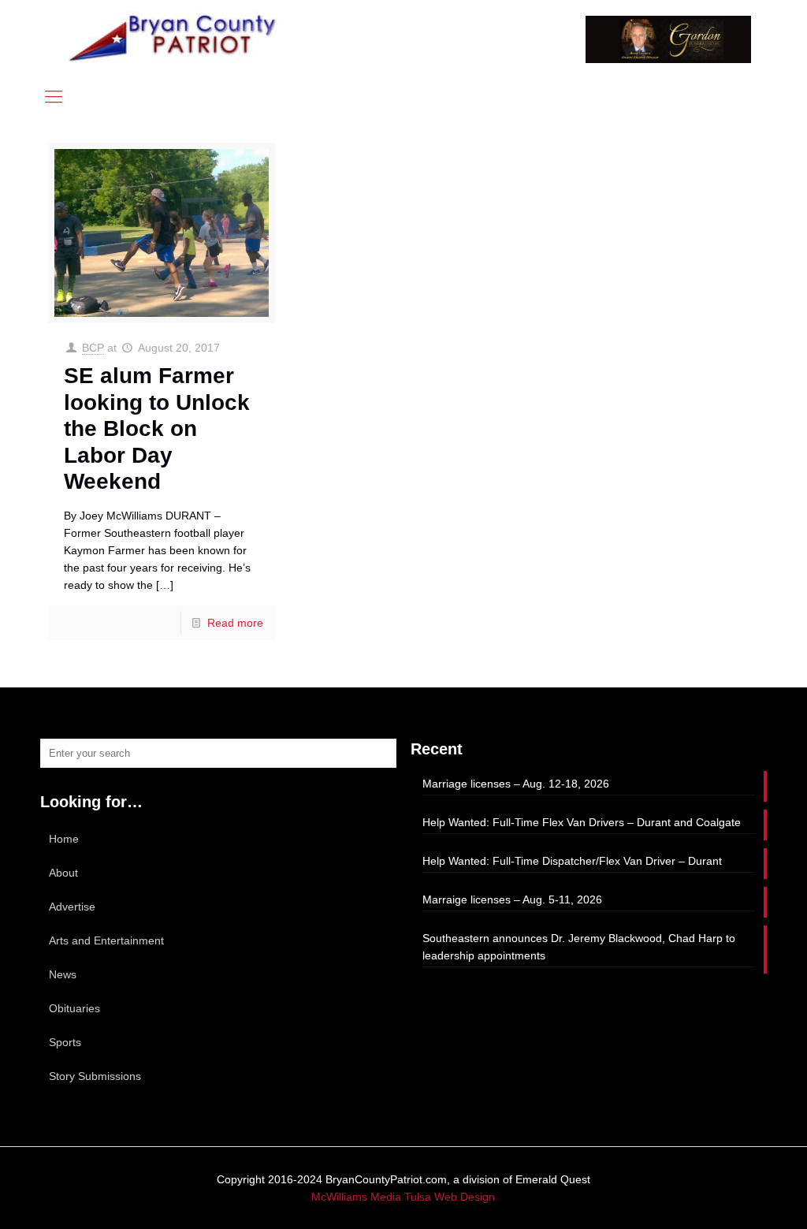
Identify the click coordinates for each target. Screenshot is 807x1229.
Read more (235, 622)
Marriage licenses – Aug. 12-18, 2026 (515, 783)
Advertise (72, 906)
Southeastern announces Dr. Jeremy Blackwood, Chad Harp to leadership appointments (578, 947)
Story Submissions (95, 1076)
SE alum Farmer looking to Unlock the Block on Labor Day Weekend (157, 428)
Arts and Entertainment (106, 940)
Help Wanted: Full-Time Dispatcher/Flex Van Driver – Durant (572, 861)
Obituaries (74, 1008)
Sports (65, 1042)
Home (64, 838)
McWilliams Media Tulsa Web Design (403, 1196)
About (63, 872)
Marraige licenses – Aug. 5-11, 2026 (512, 899)
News (62, 974)
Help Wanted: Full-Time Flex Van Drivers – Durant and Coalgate (581, 822)
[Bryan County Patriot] (174, 37)
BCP (93, 347)
